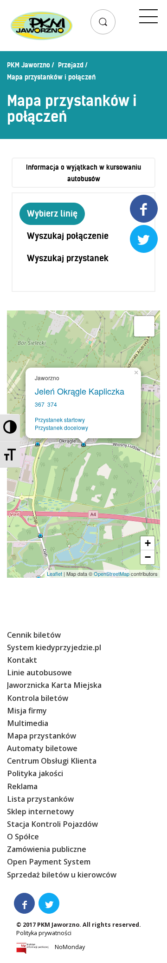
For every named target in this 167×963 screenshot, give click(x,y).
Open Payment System (48, 862)
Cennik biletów (34, 635)
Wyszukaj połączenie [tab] (68, 236)
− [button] (148, 557)
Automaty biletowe (42, 748)
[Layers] (144, 326)
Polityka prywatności (43, 933)
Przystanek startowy (60, 419)
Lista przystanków (40, 799)
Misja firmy (27, 711)
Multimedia (27, 723)
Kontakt (22, 660)
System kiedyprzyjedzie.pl (54, 647)
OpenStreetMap (111, 573)
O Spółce (23, 836)
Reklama (22, 786)
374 (52, 404)
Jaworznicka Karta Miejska (54, 685)
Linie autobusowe (39, 672)
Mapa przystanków (41, 736)
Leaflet (54, 573)
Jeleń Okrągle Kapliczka (82, 391)
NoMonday (70, 947)
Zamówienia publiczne (46, 849)
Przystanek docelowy (61, 427)
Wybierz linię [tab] (52, 213)
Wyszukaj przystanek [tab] (68, 258)
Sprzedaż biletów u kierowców (61, 875)
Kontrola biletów (37, 698)
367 (40, 404)
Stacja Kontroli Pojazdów (52, 824)
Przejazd (71, 65)
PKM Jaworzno (28, 65)
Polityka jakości (35, 773)
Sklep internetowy (40, 811)
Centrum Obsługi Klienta (51, 761)
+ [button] (148, 543)
